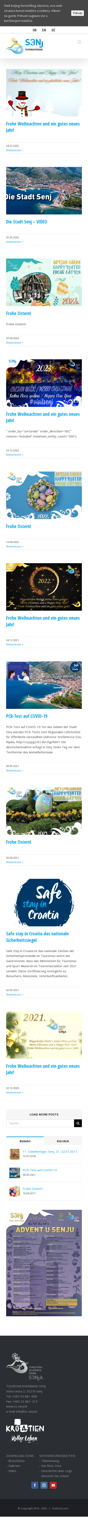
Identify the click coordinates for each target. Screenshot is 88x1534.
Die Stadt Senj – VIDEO (26, 222)
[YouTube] (53, 1485)
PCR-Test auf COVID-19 (26, 716)
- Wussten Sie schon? (54, 1476)
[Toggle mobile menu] (80, 42)
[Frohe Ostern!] (14, 1189)
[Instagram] (44, 1485)
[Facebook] (34, 1485)
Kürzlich (63, 1141)
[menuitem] (34, 30)
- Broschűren (15, 1461)
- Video (11, 1471)
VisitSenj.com (60, 1508)
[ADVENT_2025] (44, 1212)
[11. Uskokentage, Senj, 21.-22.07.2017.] (14, 1151)
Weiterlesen (13, 150)
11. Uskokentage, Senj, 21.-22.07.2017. (50, 1151)
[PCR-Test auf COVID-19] (14, 1170)
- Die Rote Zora (50, 1466)
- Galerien (13, 1466)
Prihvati (77, 13)
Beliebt (25, 1141)
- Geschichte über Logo (55, 1471)
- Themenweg (49, 1461)
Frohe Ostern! (18, 313)
